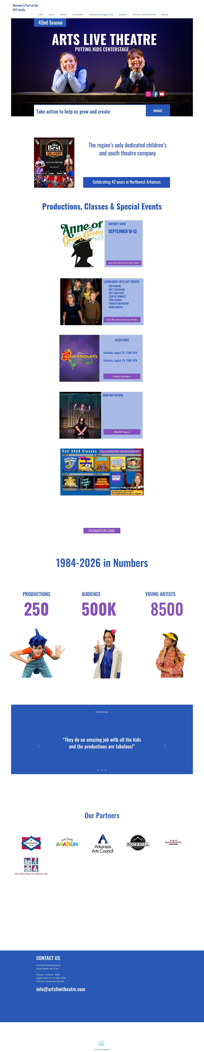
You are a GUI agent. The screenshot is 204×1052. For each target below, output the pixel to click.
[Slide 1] (98, 770)
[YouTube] (162, 94)
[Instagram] (148, 94)
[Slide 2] (101, 770)
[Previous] (39, 747)
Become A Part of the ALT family (25, 7)
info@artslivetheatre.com (60, 989)
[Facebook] (155, 94)
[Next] (165, 747)
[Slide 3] (105, 770)
